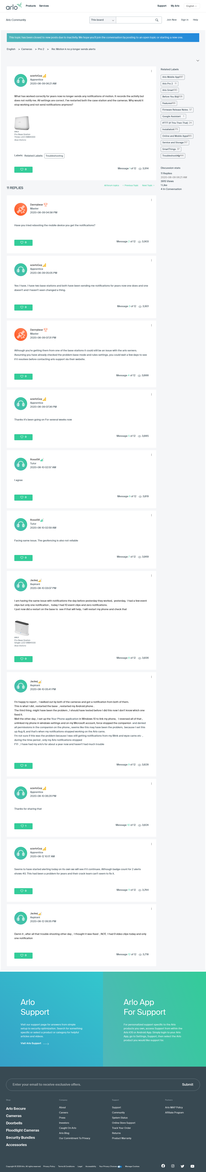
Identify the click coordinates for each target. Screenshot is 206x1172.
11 (129, 890)
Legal (80, 1166)
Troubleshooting (54, 156)
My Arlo (175, 6)
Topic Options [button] (197, 61)
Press (62, 1118)
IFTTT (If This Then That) (175, 123)
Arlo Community (16, 20)
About (62, 1107)
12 (129, 954)
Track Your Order (121, 1128)
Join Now (172, 20)
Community (118, 1113)
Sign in (185, 20)
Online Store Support (123, 1123)
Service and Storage (173, 142)
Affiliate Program (174, 1113)
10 (128, 825)
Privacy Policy (49, 1166)
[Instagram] (172, 1166)
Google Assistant (171, 116)
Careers (63, 1113)
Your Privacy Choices (108, 1166)
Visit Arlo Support (31, 1043)
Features (167, 103)
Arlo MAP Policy (174, 1107)
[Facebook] (163, 1166)
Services (44, 6)
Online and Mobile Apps (175, 136)
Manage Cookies (132, 1166)
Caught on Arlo (67, 1128)
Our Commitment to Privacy (74, 1138)
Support (161, 6)
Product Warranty (121, 1138)
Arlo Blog (64, 1133)
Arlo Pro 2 (167, 84)
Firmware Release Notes (175, 110)
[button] (151, 71)
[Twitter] (182, 1166)
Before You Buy (170, 97)
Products (31, 6)
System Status (120, 1118)
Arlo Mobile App (170, 77)
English (11, 49)
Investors (64, 1123)
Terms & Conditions (66, 1166)
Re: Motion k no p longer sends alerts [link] (73, 49)
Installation (168, 129)
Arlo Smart (167, 90)
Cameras (26, 49)
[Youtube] (192, 1166)
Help (195, 20)
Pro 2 (41, 49)
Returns (116, 1133)
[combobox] (139, 20)
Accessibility (91, 1166)
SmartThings (169, 149)
